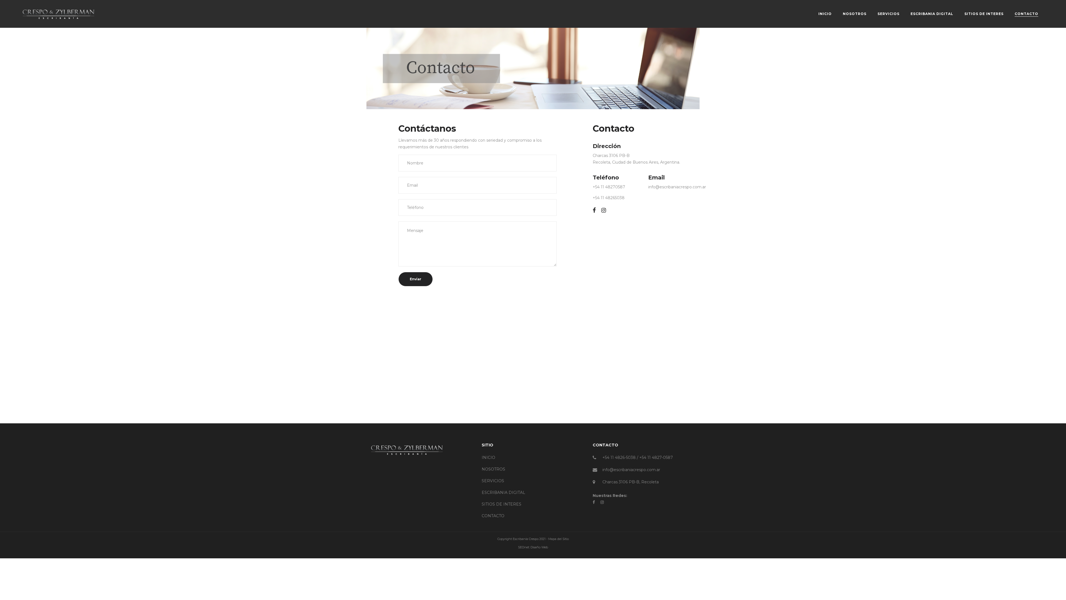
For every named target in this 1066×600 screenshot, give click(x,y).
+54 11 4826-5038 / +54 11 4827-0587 (637, 457)
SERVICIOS (493, 480)
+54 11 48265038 (609, 197)
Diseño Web (539, 547)
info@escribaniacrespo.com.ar (677, 186)
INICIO (488, 457)
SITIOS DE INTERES (501, 504)
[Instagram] (603, 210)
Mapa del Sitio (558, 539)
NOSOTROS (493, 469)
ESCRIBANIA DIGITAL (503, 492)
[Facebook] (594, 210)
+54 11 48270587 (609, 186)
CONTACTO (493, 515)
